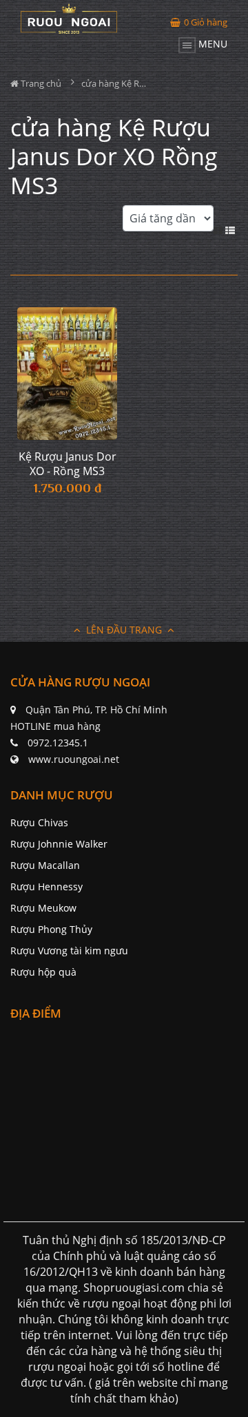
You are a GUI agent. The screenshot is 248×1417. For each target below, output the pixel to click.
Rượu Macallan (45, 865)
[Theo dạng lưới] (219, 228)
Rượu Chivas (39, 822)
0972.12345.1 (58, 742)
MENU (211, 43)
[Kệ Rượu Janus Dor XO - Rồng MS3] (67, 374)
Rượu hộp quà (43, 971)
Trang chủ (40, 83)
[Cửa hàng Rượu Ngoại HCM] (69, 18)
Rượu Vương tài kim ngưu (69, 950)
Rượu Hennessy (46, 886)
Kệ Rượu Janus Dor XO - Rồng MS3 (67, 464)
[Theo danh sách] (231, 228)
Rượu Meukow (43, 907)
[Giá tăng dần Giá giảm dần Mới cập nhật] (168, 226)
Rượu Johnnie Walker (58, 843)
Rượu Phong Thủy (51, 929)
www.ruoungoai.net (73, 759)
